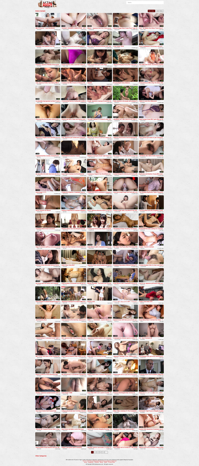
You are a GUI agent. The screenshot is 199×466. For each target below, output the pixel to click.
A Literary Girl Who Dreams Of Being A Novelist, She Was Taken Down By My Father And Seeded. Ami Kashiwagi (74, 83)
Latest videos (159, 11)
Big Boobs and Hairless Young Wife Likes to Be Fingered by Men (151, 174)
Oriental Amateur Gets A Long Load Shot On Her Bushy (151, 265)
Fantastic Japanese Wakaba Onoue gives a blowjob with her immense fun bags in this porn (48, 64)
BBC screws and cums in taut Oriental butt (48, 356)
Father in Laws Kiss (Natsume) (148, 101)
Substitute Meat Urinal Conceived (45, 228)
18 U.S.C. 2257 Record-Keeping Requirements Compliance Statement (100, 461)
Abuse (101, 462)
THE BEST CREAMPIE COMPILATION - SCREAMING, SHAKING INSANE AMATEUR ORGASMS (74, 28)
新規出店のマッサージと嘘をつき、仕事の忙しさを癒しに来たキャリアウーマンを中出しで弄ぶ (151, 392)
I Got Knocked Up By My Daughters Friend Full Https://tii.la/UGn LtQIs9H (151, 210)
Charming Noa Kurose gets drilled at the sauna (48, 119)
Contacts (96, 462)
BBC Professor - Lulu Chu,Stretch (45, 28)
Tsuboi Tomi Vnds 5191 (146, 301)
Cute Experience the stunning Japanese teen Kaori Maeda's (74, 320)
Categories (90, 462)
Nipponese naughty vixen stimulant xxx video (48, 137)
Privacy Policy (111, 462)
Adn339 (89, 83)
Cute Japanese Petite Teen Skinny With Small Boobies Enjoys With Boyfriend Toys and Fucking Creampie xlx (48, 83)
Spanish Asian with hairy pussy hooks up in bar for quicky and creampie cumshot (125, 320)
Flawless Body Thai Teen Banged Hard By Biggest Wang (74, 228)
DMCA (105, 462)
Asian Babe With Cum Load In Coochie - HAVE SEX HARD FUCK (100, 392)
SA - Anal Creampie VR (145, 338)
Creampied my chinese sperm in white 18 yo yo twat (125, 338)
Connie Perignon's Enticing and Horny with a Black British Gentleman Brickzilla (125, 174)
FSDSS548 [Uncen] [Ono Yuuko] (71, 156)
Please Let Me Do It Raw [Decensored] (47, 374)
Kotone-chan (91, 301)
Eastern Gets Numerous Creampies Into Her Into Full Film (151, 429)
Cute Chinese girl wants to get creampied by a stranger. (151, 137)
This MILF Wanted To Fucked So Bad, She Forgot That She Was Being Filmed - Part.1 (100, 119)
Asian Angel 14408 (67, 392)
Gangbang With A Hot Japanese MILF (123, 429)
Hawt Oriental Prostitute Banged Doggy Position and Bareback (48, 301)
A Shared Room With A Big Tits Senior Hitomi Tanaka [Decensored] (151, 83)
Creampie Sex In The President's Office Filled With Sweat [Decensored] (151, 374)
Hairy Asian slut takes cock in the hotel (73, 429)
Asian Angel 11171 (41, 192)
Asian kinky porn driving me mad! (96, 356)
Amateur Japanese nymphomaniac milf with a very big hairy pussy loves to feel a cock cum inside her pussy (48, 392)
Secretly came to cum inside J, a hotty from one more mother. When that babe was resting (100, 447)
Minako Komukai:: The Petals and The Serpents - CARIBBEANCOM (100, 283)
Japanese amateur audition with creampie (99, 338)
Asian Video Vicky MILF (68, 265)
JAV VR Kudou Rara (41, 320)
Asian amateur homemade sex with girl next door (74, 283)
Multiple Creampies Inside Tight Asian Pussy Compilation (100, 156)
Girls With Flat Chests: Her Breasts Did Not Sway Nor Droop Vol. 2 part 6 (151, 64)
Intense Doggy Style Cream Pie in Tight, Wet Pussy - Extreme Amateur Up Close (125, 28)
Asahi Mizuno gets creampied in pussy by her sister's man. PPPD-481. (100, 247)
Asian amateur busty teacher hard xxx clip (47, 447)
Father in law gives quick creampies (72, 447)
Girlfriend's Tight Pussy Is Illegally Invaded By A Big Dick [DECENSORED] (151, 411)
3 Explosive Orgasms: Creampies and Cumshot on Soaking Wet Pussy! (74, 192)
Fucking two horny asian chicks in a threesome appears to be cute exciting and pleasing (100, 228)
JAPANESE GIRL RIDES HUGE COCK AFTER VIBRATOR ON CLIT (151, 156)
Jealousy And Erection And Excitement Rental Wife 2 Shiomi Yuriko (125, 137)
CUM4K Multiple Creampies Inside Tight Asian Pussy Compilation (48, 338)
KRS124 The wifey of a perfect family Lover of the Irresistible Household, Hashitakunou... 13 (100, 137)
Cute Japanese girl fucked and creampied (73, 137)
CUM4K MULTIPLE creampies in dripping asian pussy (100, 192)
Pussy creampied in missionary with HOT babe (151, 46)
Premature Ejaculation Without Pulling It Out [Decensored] (125, 265)
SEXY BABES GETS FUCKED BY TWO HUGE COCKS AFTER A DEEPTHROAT (125, 447)
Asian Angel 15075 (118, 46)
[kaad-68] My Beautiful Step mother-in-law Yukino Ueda (74, 356)
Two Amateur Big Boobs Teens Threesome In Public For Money (151, 192)
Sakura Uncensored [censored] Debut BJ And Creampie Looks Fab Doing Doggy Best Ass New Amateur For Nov (74, 46)
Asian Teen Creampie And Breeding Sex (73, 174)
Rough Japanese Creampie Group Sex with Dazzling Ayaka (100, 101)
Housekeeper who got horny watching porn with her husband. (151, 356)
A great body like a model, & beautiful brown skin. (48, 156)
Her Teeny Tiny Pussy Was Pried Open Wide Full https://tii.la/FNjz (125, 247)
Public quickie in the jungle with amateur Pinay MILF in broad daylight (125, 101)
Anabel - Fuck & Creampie (146, 247)
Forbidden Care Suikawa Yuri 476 (45, 46)
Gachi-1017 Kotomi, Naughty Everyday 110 (99, 429)
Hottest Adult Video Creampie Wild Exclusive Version (100, 374)
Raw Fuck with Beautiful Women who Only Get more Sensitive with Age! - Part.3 (100, 46)
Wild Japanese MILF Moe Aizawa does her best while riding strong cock (74, 338)
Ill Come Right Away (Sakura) (121, 83)
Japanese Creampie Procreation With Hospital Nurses (74, 301)
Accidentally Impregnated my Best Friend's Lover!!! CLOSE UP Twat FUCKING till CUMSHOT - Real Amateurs (48, 101)
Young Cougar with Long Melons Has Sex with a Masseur (125, 210)
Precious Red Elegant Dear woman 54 (124, 392)
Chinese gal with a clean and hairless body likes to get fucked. (74, 119)
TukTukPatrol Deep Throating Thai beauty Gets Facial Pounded (125, 228)
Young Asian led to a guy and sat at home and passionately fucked (125, 374)
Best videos (151, 11)
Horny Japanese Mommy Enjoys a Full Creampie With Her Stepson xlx (100, 210)
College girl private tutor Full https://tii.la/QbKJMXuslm (74, 411)
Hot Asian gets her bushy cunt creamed (47, 283)
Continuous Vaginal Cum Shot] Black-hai (99, 174)
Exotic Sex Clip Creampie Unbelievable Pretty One (74, 247)
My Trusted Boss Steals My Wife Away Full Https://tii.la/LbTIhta (125, 156)
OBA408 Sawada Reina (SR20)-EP (96, 411)
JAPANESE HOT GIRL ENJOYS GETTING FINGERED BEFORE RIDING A (125, 119)
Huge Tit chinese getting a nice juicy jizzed (48, 247)
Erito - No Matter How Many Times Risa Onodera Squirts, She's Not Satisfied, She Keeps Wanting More (151, 28)
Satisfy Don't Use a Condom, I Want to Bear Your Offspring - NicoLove (151, 447)
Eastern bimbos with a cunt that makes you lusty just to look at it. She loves (74, 64)
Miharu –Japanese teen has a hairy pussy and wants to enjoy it (100, 28)
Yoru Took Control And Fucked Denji (46, 411)
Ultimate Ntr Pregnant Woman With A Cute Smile (48, 429)
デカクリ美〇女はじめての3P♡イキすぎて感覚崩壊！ (125, 301)
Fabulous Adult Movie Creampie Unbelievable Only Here (74, 210)
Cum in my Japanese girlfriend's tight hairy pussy (151, 283)
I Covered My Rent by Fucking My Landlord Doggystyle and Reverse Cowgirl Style (74, 101)
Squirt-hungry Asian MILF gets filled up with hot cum (151, 119)
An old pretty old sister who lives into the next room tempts (48, 174)
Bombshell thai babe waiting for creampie (151, 228)
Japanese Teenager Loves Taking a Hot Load (125, 356)
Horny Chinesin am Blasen (43, 210)
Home (85, 462)
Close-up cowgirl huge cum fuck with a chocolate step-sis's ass (125, 192)
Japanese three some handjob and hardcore (100, 265)
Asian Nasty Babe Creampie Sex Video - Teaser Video (151, 320)
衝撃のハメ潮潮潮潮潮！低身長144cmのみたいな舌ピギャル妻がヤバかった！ (100, 320)
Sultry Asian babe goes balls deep (97, 64)
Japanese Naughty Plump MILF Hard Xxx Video (125, 64)
